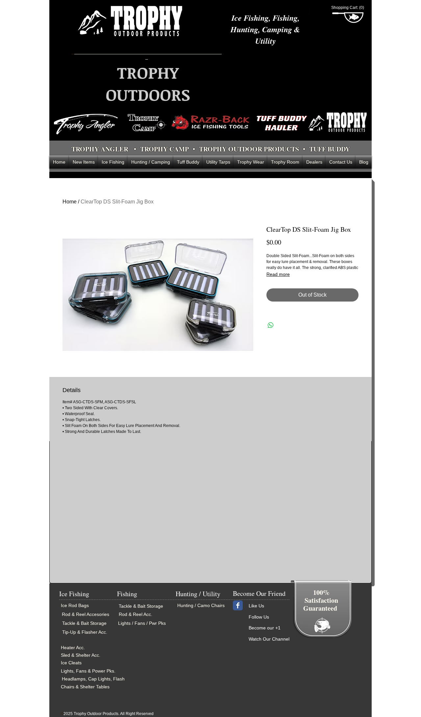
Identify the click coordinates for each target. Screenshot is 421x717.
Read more (278, 274)
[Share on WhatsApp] (271, 325)
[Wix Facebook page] (238, 605)
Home (69, 201)
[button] (347, 7)
